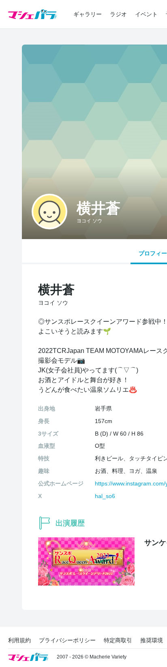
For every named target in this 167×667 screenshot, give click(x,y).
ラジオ (118, 14)
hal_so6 (105, 496)
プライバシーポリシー (67, 640)
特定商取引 (118, 640)
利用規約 (19, 640)
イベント (146, 14)
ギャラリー (87, 14)
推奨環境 (151, 640)
